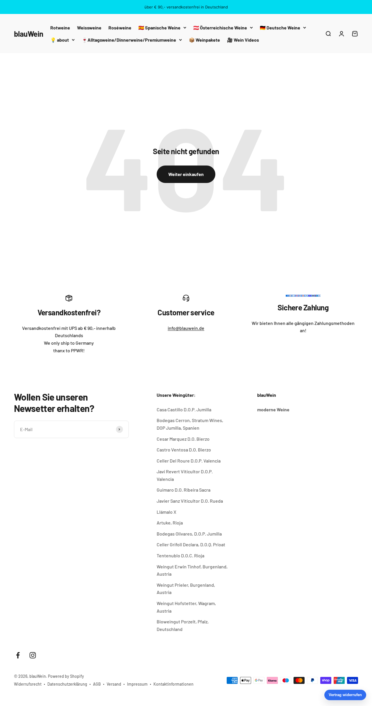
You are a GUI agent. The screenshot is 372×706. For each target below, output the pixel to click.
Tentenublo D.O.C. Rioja (180, 555)
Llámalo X (166, 512)
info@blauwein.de (186, 328)
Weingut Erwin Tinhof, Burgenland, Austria (192, 570)
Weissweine (89, 27)
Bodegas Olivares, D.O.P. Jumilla (189, 533)
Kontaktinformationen (173, 684)
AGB (97, 684)
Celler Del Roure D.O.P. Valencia (189, 460)
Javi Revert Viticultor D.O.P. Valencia (185, 475)
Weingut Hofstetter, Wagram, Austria (186, 606)
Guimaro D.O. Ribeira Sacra (183, 489)
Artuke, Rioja (170, 522)
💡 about (59, 39)
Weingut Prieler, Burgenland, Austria (186, 588)
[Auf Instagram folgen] (33, 655)
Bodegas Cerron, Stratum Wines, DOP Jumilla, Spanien (190, 424)
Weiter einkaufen (186, 174)
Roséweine (119, 27)
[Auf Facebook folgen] (18, 655)
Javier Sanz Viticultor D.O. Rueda (190, 501)
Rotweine (60, 27)
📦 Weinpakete (204, 39)
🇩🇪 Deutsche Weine (280, 27)
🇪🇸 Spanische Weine (159, 27)
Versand (114, 684)
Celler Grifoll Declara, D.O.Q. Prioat (191, 544)
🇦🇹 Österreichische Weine (220, 27)
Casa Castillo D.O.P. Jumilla (184, 409)
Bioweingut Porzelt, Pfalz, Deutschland (183, 625)
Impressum (137, 684)
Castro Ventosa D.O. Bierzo (184, 449)
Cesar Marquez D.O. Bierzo (183, 439)
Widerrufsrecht (28, 684)
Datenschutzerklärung (67, 684)
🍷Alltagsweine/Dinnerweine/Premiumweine (129, 39)
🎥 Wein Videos (243, 39)
